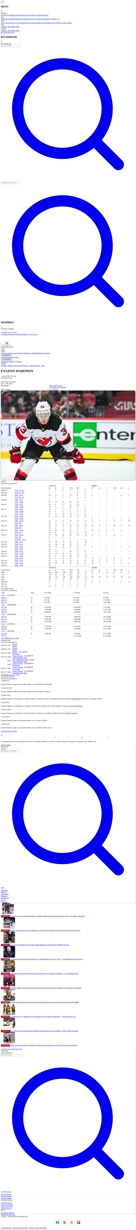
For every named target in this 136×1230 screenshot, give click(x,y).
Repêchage (39, 353)
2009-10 (4, 598)
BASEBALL (11, 15)
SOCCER (11, 32)
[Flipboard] (78, 1222)
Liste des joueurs (12, 353)
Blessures (27, 353)
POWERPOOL (48, 23)
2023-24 (4, 626)
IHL (27, 19)
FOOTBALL (32, 15)
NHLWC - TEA (20, 540)
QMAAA (40, 19)
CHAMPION (23, 652)
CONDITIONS (6, 1228)
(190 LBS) (8, 384)
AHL (6, 19)
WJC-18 (50, 19)
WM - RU (18, 523)
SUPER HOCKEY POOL (63, 23)
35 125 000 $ (53, 389)
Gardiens (19, 361)
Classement (4, 361)
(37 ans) (13, 376)
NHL (2, 19)
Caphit (33, 353)
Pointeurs (12, 361)
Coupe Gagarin (17, 656)
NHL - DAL (19, 558)
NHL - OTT (19, 551)
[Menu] (2, 345)
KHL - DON (19, 516)
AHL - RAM (19, 511)
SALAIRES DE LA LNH (10, 638)
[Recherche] (4, 345)
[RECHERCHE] (68, 181)
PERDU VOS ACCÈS (30, 334)
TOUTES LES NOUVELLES (11, 1049)
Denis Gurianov (72, 713)
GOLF (39, 15)
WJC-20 (56, 19)
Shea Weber (78, 706)
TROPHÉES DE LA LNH (10, 675)
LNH (3, 351)
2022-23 (4, 621)
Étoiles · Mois (40, 366)
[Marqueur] (68, 338)
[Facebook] (57, 1222)
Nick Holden (76, 699)
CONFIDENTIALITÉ (19, 1228)
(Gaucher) (12, 382)
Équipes (21, 353)
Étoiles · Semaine (29, 366)
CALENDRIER (6, 355)
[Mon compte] (10, 345)
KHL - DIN (19, 549)
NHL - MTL (19, 556)
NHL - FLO (19, 500)
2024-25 (4, 629)
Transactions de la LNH (9, 731)
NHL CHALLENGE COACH (11, 23)
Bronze (14, 644)
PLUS (3, 363)
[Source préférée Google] (71, 1222)
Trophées (4, 366)
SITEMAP (43, 1228)
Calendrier (4, 357)
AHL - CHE (19, 514)
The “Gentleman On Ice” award (23, 660)
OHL (15, 19)
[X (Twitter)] (64, 1222)
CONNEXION (6, 334)
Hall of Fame (18, 366)
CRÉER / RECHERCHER (10, 27)
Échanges (47, 353)
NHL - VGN (19, 554)
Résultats (11, 357)
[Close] (2, 11)
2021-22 (4, 619)
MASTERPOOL (37, 23)
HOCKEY (45, 15)
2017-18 (4, 607)
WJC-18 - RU (19, 490)
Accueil (3, 353)
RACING (4, 32)
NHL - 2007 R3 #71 (56, 386)
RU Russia (16, 654)
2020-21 (4, 617)
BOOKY (4, 15)
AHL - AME (19, 502)
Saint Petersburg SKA (19, 658)
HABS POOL (27, 23)
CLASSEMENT (6, 359)
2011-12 (4, 602)
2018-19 (4, 609)
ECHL (23, 19)
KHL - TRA (19, 495)
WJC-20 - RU (19, 493)
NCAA (34, 19)
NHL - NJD (19, 565)
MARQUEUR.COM (8, 1215)
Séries (17, 357)
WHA (46, 19)
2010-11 (4, 600)
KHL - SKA (19, 525)
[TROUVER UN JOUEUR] (68, 318)
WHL (19, 19)
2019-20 (4, 612)
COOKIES (31, 1228)
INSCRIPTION (16, 334)
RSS (37, 1228)
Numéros (10, 366)
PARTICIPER (6, 745)
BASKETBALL (22, 15)
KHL (30, 19)
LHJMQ (11, 19)
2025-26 (4, 634)
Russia (14, 646)
